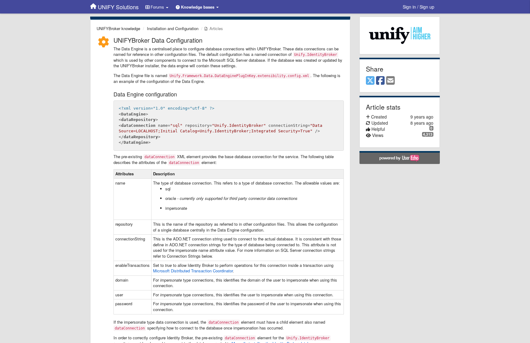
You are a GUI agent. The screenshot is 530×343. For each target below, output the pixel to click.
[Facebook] (380, 81)
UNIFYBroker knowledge (118, 28)
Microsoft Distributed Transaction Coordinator (193, 271)
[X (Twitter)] (370, 81)
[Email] (390, 81)
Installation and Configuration (172, 28)
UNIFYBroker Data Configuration (157, 40)
